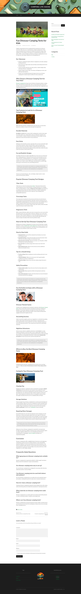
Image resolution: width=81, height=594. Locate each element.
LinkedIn (57, 578)
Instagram (57, 575)
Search (52, 23)
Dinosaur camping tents (21, 83)
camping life (33, 407)
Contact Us (18, 576)
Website (17, 548)
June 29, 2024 (18, 45)
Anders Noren (59, 589)
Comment (18, 527)
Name (17, 538)
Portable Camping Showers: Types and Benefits (41, 513)
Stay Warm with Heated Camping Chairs (57, 34)
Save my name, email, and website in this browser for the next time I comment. (31, 553)
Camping (21, 509)
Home (17, 15)
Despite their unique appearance (30, 225)
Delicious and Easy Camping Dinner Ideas (23, 513)
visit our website (32, 433)
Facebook (57, 579)
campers (33, 185)
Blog (21, 15)
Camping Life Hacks (40, 7)
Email (17, 543)
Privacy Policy (18, 580)
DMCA (17, 578)
